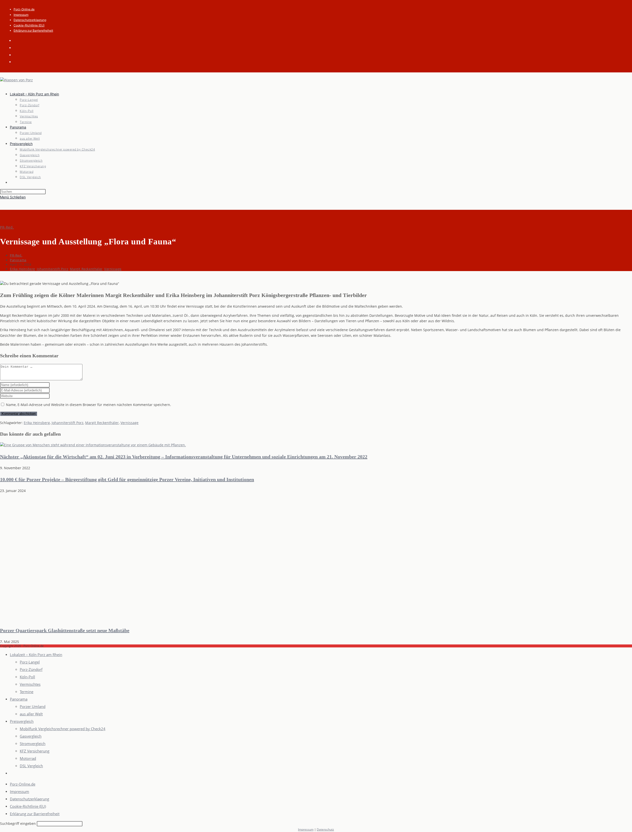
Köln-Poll (27, 676)
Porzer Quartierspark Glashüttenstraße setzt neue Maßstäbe (64, 630)
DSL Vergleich (31, 765)
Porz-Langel (30, 662)
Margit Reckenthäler (86, 269)
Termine (26, 691)
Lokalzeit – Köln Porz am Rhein (36, 654)
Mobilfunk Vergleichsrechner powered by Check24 (62, 728)
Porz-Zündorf (31, 669)
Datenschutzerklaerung (30, 20)
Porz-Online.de (24, 9)
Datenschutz (325, 829)
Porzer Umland (32, 706)
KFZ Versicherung (34, 750)
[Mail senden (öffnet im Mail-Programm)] (17, 55)
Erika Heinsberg (22, 269)
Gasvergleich (30, 736)
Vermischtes (30, 684)
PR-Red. (7, 227)
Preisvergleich (22, 721)
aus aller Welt (31, 713)
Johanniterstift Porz (52, 269)
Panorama (18, 260)
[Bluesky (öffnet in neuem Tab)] (17, 47)
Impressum (21, 15)
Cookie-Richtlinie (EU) (29, 25)
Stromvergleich (32, 743)
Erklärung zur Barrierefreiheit (33, 30)
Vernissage (112, 269)
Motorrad (28, 758)
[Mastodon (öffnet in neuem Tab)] (17, 61)
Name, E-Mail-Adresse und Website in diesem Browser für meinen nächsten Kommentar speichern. (88, 404)
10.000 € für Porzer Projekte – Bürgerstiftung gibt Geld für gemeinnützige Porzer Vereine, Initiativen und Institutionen (127, 479)
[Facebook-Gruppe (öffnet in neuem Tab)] (17, 40)
